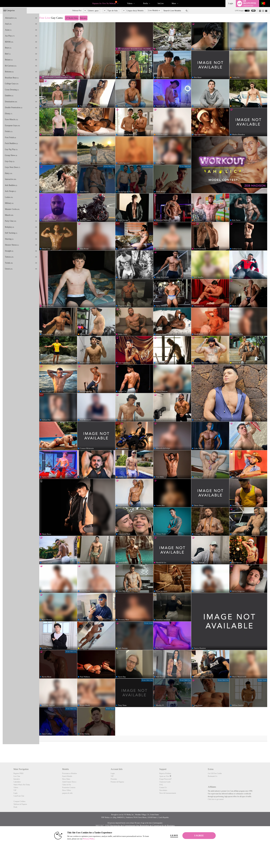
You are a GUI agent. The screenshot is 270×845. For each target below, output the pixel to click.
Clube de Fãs (66, 785)
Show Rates (66, 779)
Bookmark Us (212, 776)
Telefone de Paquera (20, 804)
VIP (15, 790)
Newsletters (163, 790)
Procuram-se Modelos (69, 773)
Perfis (145, 3)
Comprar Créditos (19, 801)
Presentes (114, 779)
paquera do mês (67, 793)
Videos (129, 3)
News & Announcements (167, 793)
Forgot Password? (165, 779)
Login (230, 3)
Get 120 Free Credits (215, 773)
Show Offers (66, 790)
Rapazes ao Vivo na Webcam (104, 3)
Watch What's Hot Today (22, 785)
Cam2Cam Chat (19, 796)
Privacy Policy (89, 839)
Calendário (17, 782)
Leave (174, 835)
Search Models (67, 776)
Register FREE (18, 773)
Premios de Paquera (117, 782)
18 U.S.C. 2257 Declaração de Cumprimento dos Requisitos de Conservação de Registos (135, 825)
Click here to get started (215, 799)
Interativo (17, 779)
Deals (15, 807)
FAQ (161, 785)
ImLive (161, 3)
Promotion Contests (68, 787)
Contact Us (163, 787)
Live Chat (17, 776)
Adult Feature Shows (69, 782)
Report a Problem (165, 773)
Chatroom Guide (164, 782)
